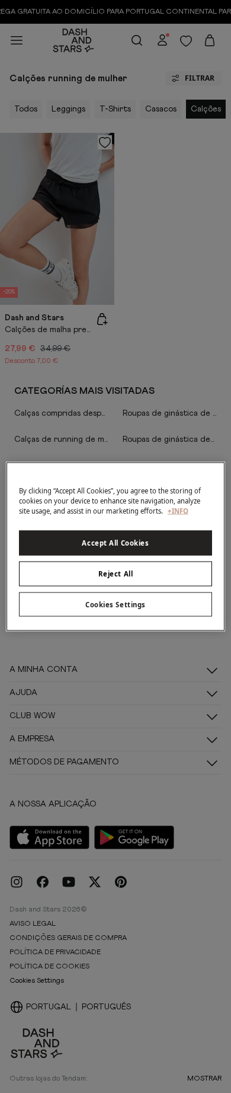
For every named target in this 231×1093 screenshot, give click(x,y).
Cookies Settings (115, 604)
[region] (116, 546)
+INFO (178, 510)
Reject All (115, 573)
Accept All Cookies (115, 542)
